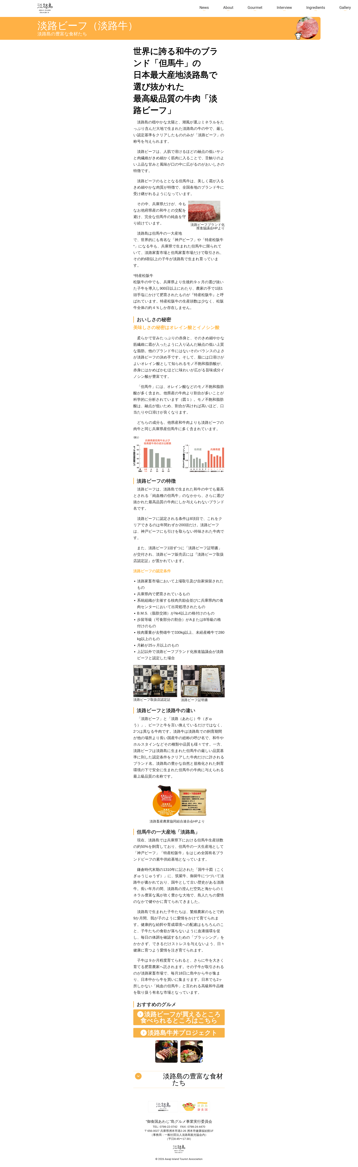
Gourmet (255, 7)
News (204, 7)
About (228, 7)
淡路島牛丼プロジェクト (183, 1032)
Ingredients (315, 7)
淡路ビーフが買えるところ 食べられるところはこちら (182, 1017)
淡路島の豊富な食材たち (193, 1079)
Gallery (345, 7)
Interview (284, 7)
